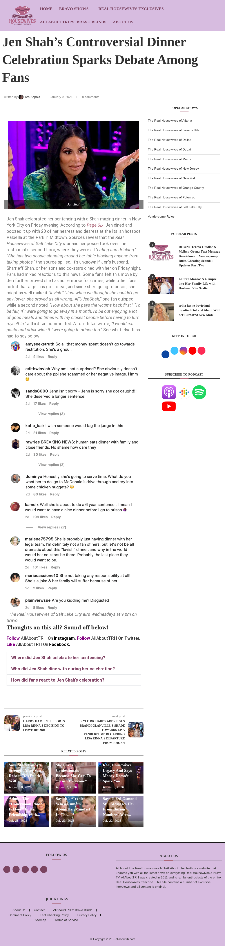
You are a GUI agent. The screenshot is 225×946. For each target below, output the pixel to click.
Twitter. (132, 638)
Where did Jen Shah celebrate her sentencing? (58, 657)
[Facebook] (6, 869)
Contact (39, 910)
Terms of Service (66, 920)
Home (46, 9)
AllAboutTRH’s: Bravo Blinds (73, 22)
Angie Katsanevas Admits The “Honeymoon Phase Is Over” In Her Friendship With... (25, 804)
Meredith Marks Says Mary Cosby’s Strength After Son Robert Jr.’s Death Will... (25, 770)
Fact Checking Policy (54, 915)
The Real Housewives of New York (172, 178)
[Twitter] (16, 869)
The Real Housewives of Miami (169, 159)
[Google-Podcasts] (184, 388)
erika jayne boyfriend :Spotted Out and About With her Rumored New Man (199, 310)
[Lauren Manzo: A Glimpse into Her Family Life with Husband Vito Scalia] (161, 285)
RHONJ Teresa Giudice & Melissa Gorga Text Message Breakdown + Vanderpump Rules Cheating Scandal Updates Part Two (199, 256)
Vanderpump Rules (161, 216)
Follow (13, 638)
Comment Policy (20, 915)
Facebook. (59, 644)
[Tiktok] (34, 869)
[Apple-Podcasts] (169, 388)
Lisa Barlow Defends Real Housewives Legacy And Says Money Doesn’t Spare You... (120, 770)
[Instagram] (25, 869)
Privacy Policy (86, 915)
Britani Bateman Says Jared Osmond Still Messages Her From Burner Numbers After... (120, 804)
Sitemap (40, 920)
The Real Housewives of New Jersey (173, 168)
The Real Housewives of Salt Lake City (175, 207)
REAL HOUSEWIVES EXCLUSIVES (131, 9)
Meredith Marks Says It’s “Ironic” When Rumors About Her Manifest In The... (73, 804)
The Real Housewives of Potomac (171, 197)
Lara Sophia (32, 97)
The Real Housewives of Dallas (169, 139)
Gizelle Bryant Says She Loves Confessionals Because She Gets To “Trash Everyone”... (73, 770)
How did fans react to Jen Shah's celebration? (57, 680)
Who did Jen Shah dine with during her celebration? (63, 668)
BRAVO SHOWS (74, 9)
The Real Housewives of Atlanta (170, 120)
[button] (74, 657)
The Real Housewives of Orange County (176, 187)
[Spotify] (199, 388)
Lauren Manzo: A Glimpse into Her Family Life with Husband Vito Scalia (198, 283)
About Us (123, 22)
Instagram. (65, 638)
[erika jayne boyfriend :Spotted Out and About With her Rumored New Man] (161, 312)
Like (11, 644)
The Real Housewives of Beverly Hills (174, 130)
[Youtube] (169, 402)
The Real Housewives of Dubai (169, 149)
